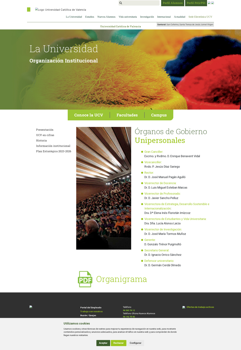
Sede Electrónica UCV (200, 16)
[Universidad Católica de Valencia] (60, 9)
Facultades (127, 115)
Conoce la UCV (88, 115)
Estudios (89, 16)
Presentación (44, 129)
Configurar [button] (135, 343)
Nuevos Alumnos (106, 16)
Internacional (164, 16)
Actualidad (179, 16)
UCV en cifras (45, 135)
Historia (41, 140)
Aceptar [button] (103, 343)
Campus (159, 115)
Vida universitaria (128, 16)
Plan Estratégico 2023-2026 (53, 151)
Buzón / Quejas (88, 315)
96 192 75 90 (129, 316)
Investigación (147, 16)
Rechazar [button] (118, 343)
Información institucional (53, 146)
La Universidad (74, 16)
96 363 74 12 (129, 310)
